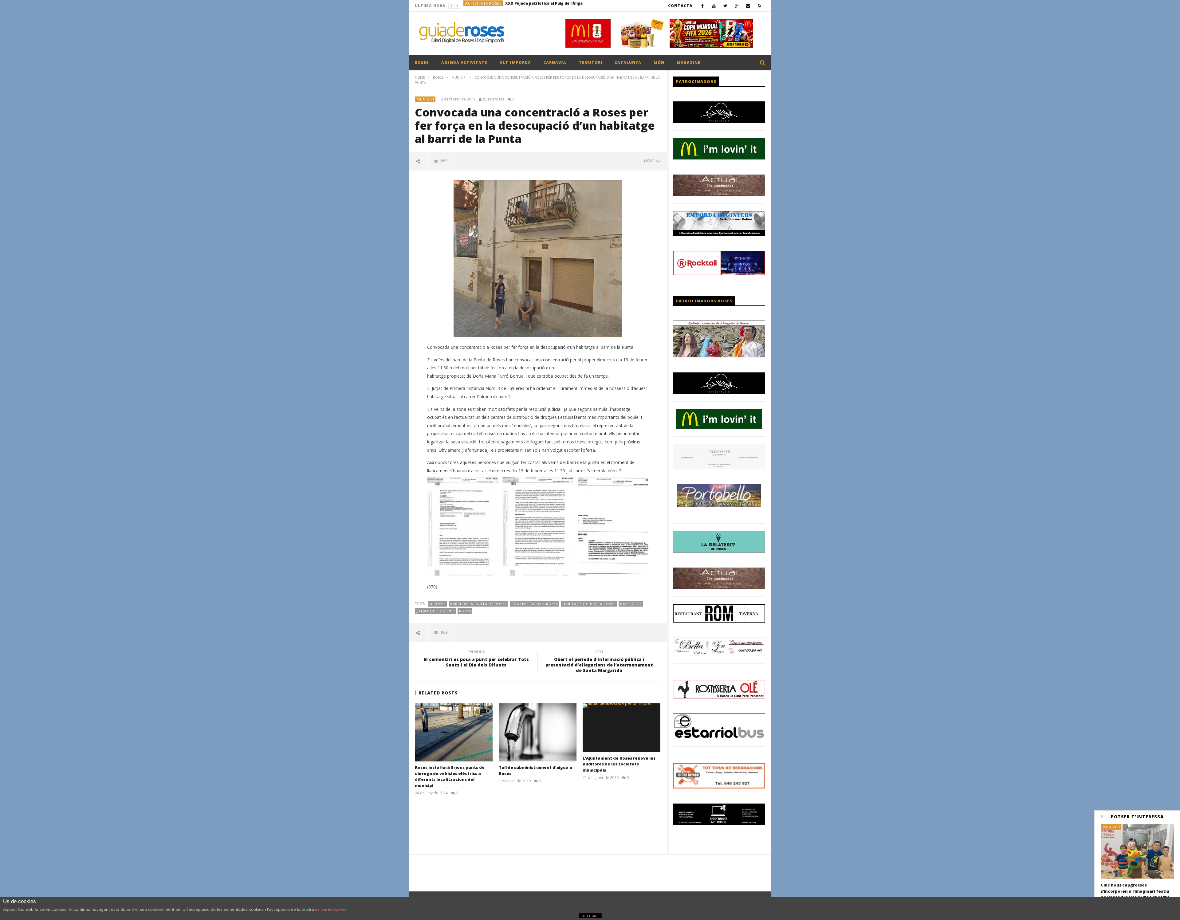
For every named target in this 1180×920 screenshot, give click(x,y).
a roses (438, 603)
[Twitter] (725, 5)
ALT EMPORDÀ (515, 62)
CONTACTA (680, 5)
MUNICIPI (458, 77)
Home (420, 77)
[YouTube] (714, 5)
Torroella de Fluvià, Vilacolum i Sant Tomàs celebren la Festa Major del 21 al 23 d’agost (560, 5)
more (650, 160)
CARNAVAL (555, 62)
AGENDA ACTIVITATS (464, 62)
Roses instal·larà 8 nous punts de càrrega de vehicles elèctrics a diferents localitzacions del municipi (450, 776)
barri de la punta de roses (478, 603)
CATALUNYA (628, 62)
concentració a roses (534, 603)
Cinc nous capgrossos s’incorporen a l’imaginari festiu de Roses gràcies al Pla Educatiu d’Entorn (1135, 894)
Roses (465, 610)
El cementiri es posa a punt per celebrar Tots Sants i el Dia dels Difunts (476, 659)
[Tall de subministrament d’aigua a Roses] (537, 732)
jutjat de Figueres (435, 610)
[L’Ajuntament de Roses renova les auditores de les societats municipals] (621, 727)
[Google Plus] (736, 5)
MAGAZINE (688, 62)
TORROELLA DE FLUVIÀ (487, 5)
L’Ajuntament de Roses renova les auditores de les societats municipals (619, 764)
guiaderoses (493, 99)
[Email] (748, 5)
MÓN (659, 62)
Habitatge (631, 603)
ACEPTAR (590, 916)
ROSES (422, 62)
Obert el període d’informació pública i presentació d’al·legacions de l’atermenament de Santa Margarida (599, 662)
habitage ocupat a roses (589, 603)
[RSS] (759, 5)
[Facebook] (702, 5)
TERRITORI (590, 62)
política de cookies (330, 909)
